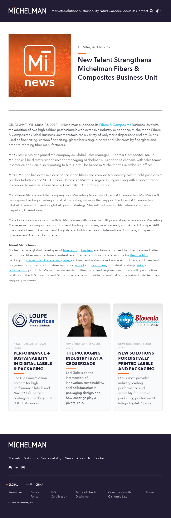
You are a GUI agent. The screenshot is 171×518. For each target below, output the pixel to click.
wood (79, 265)
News (104, 11)
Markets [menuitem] (15, 458)
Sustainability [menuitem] (51, 458)
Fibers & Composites (115, 125)
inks (140, 265)
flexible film (139, 255)
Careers (115, 11)
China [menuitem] (39, 484)
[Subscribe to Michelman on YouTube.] (24, 467)
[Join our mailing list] (12, 467)
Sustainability (89, 11)
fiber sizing (71, 250)
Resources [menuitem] (15, 492)
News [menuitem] (69, 458)
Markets (58, 11)
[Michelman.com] (27, 12)
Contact (142, 11)
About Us (128, 11)
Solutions (71, 11)
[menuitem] (31, 484)
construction (18, 270)
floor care (98, 265)
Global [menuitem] (13, 484)
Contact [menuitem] (100, 458)
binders (87, 250)
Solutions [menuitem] (31, 458)
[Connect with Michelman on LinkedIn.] (18, 467)
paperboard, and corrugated (48, 260)
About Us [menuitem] (83, 458)
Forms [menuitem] (150, 492)
